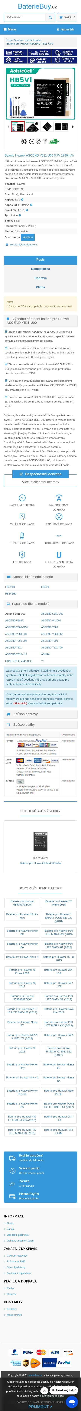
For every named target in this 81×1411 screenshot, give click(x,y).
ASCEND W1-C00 (51, 620)
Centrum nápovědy (17, 1255)
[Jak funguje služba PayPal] (57, 1363)
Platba (40, 287)
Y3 (42, 661)
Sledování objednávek (18, 1273)
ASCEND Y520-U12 (16, 654)
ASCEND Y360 (49, 627)
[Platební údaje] (40, 795)
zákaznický (20, 703)
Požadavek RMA (15, 1261)
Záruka (10, 1229)
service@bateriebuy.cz (23, 244)
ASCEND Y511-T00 (52, 647)
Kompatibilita (40, 268)
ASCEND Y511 (13, 647)
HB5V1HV (10, 593)
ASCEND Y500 (49, 640)
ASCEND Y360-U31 (16, 634)
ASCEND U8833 (14, 620)
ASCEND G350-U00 (52, 613)
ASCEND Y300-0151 (16, 627)
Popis (40, 259)
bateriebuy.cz (35, 1375)
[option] (40, 94)
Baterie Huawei (33, 40)
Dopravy (11, 1294)
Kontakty (11, 1309)
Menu (12, 29)
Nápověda (67, 29)
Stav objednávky (15, 1267)
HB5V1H (10, 587)
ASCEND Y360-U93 (16, 640)
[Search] (50, 17)
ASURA (45, 654)
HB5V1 (45, 587)
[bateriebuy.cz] (40, 9)
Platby (10, 1288)
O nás (10, 1223)
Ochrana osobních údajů (20, 1240)
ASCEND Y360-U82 (52, 634)
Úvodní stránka (14, 40)
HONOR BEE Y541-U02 (18, 661)
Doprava (40, 278)
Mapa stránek (14, 1314)
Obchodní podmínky (17, 1234)
